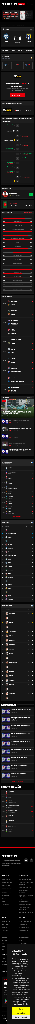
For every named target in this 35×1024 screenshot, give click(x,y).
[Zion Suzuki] (5, 194)
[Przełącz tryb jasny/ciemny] (28, 4)
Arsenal (4, 937)
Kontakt (4, 964)
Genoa (9, 588)
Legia (3, 946)
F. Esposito (11, 626)
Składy (20, 50)
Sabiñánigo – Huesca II (25, 887)
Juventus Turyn (12, 555)
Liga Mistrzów (6, 879)
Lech (3, 949)
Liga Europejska (7, 882)
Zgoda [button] (21, 1009)
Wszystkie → (30, 397)
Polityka (4, 971)
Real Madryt (5, 924)
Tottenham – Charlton (26, 912)
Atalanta (10, 548)
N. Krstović (11, 640)
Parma (9, 581)
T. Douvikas (11, 680)
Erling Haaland (24, 927)
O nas (3, 958)
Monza (9, 595)
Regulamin (5, 968)
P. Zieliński (11, 666)
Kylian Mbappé (23, 930)
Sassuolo (10, 570)
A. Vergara (11, 618)
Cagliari (10, 551)
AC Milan (10, 544)
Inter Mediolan (12, 533)
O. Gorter (11, 649)
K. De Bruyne (12, 613)
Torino (9, 573)
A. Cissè (11, 653)
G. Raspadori (12, 658)
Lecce (9, 540)
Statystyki (29, 50)
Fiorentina (10, 599)
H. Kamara (11, 689)
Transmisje (5, 50)
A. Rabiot (11, 622)
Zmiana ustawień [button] (21, 1017)
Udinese (10, 566)
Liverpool (5, 927)
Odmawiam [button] (21, 1013)
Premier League (6, 889)
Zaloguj (21, 4)
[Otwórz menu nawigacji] (31, 4)
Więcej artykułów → (17, 781)
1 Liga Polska (5, 904)
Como (9, 562)
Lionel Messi (23, 924)
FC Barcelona (6, 921)
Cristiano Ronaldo (25, 921)
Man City (4, 934)
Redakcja (5, 961)
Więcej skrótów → (17, 835)
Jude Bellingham (24, 937)
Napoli (9, 537)
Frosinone (10, 577)
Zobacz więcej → (17, 516)
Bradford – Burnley (25, 904)
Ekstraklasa (6, 885)
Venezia (10, 592)
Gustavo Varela (13, 662)
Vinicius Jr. (22, 934)
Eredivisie (4, 898)
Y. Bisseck (11, 684)
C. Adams (11, 635)
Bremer (11, 675)
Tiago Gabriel (12, 631)
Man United (5, 930)
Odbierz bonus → (17, 95)
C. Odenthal (12, 693)
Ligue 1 (3, 901)
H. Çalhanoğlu (12, 644)
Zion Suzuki (13, 193)
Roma (9, 529)
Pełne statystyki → (28, 212)
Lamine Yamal (23, 943)
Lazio (9, 559)
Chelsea (4, 940)
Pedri (20, 940)
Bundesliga (5, 895)
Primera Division (6, 892)
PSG (3, 943)
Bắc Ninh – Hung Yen (25, 879)
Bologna (10, 584)
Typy (13, 50)
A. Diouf (11, 698)
